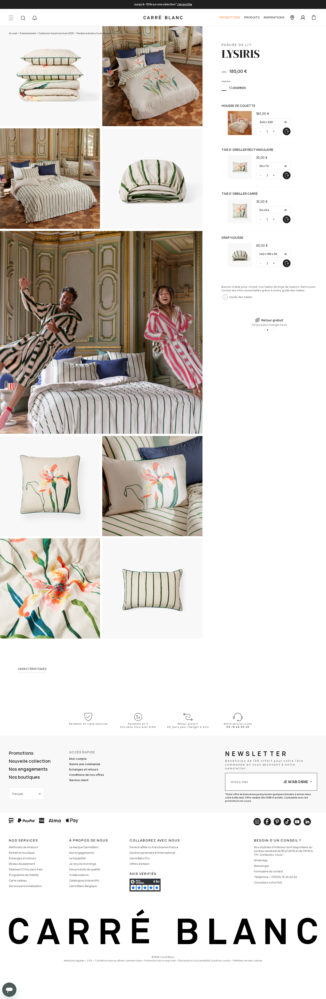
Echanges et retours (83, 769)
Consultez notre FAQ (268, 882)
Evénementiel (28, 33)
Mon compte (78, 759)
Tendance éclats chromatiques (93, 33)
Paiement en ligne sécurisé (88, 723)
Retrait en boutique (22, 853)
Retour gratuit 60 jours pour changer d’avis (188, 725)
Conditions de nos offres (86, 775)
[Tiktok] (287, 821)
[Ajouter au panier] (287, 131)
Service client (78, 780)
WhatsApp (261, 860)
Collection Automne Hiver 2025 (56, 33)
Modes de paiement (22, 864)
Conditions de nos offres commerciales (118, 960)
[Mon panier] (313, 17)
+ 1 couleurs (237, 87)
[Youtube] (297, 821)
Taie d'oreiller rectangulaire (247, 149)
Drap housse (233, 237)
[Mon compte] (302, 17)
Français (17, 794)
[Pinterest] (277, 821)
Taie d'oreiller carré (240, 193)
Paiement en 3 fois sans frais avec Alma (138, 725)
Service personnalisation (25, 886)
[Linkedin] (307, 821)
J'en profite (184, 4)
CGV (89, 960)
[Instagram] (257, 821)
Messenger (261, 866)
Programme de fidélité (24, 875)
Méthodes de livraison (23, 847)
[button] (34, 18)
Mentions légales (74, 960)
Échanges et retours (22, 858)
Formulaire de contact (268, 871)
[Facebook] (267, 821)
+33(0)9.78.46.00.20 (283, 877)
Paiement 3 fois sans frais (26, 869)
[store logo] (163, 17)
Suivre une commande (84, 764)
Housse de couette (238, 105)
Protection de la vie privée (160, 960)
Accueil (13, 33)
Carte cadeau (18, 880)
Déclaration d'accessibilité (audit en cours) (204, 960)
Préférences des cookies (247, 960)
